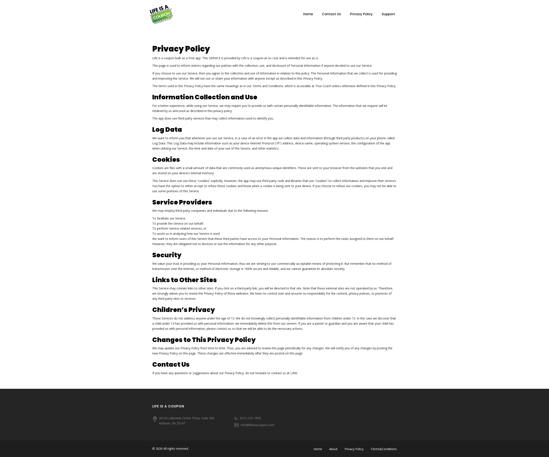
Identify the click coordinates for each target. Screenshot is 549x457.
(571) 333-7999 (250, 418)
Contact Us (331, 14)
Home (308, 14)
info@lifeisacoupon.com (257, 425)
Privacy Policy (361, 14)
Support (388, 14)
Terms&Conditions (384, 449)
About (333, 449)
